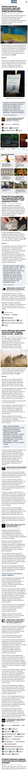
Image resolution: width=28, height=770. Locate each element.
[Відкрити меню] (26, 1)
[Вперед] (25, 85)
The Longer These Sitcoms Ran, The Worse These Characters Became (20, 178)
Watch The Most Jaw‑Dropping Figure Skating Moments (7, 165)
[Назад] (2, 85)
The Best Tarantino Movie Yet (6, 190)
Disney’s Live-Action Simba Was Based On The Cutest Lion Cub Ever (21, 191)
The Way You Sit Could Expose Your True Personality (6, 177)
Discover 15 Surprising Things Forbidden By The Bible (20, 165)
